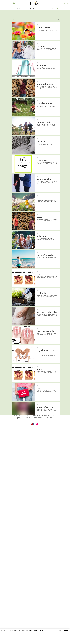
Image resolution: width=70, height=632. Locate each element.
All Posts (13, 19)
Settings (60, 630)
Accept (65, 630)
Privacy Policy (40, 630)
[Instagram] (37, 424)
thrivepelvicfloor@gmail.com (49, 417)
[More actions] (57, 24)
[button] (58, 19)
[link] (14, 3)
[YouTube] (32, 424)
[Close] (68, 630)
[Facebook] (34, 424)
